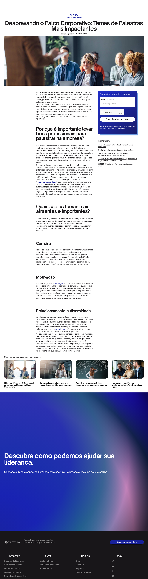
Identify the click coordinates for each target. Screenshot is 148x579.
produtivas (60, 329)
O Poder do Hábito (12, 572)
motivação (58, 283)
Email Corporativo (108, 99)
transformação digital (47, 182)
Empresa (79, 568)
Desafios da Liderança (14, 561)
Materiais (80, 565)
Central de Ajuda (83, 572)
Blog (78, 561)
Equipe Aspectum (67, 34)
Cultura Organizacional (74, 16)
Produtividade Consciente (16, 576)
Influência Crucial (12, 568)
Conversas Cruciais (13, 565)
